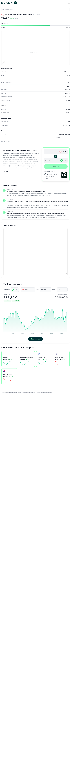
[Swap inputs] (55, 156)
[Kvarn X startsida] (9, 2)
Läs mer (5, 171)
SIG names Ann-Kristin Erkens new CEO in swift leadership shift (26, 191)
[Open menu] (69, 3)
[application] (35, 320)
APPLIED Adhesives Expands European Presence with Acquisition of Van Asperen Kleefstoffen (35, 213)
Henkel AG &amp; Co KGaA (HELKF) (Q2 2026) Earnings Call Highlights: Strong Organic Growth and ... (37, 202)
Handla (56, 166)
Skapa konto (35, 339)
